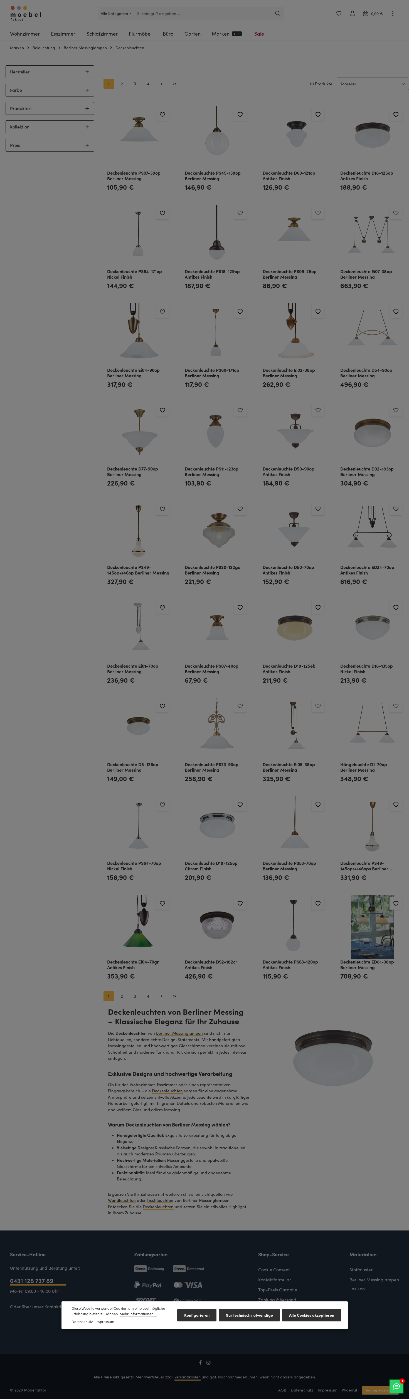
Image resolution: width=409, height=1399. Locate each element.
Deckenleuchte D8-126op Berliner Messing (132, 766)
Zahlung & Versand (277, 1300)
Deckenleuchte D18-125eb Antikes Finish (289, 668)
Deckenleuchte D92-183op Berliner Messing (367, 471)
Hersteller (19, 72)
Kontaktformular (61, 1306)
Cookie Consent (274, 1269)
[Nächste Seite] (161, 84)
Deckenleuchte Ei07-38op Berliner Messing (366, 273)
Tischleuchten (160, 1200)
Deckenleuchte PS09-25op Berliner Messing (290, 273)
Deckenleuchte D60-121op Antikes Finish (289, 175)
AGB (282, 1390)
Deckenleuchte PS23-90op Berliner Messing (211, 766)
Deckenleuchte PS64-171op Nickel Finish (134, 273)
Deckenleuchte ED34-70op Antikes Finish (367, 569)
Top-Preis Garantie (277, 1289)
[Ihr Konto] (352, 13)
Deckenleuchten (167, 1090)
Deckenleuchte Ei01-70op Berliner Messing (132, 668)
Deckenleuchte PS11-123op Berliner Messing (211, 471)
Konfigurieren (197, 1315)
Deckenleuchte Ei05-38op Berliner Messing (289, 766)
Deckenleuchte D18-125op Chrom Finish (211, 865)
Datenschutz (302, 1390)
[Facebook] (201, 1363)
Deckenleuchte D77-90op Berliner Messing (132, 471)
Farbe (16, 90)
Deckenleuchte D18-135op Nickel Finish (366, 668)
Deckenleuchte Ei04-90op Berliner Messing (133, 372)
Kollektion (19, 127)
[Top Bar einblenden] (392, 13)
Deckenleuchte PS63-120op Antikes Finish (290, 964)
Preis (15, 145)
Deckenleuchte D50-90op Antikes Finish (288, 471)
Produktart (21, 108)
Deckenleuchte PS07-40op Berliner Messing (211, 668)
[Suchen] (278, 13)
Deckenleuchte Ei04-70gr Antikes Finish (133, 964)
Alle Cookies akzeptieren (311, 1315)
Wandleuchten (122, 1200)
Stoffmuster (361, 1269)
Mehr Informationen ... (138, 1313)
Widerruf (349, 1390)
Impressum (327, 1390)
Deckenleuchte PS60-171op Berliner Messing (212, 372)
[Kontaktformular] (396, 1386)
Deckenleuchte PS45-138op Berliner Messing (213, 175)
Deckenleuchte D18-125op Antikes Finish (366, 175)
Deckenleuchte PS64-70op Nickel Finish (134, 865)
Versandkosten (187, 1377)
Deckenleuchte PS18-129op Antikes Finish (212, 273)
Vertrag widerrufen (380, 1390)
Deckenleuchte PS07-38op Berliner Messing (134, 175)
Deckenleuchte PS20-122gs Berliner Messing (212, 569)
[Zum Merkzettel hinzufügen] (162, 114)
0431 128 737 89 (31, 1280)
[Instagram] (208, 1363)
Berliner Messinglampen (179, 1033)
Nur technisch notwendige (249, 1315)
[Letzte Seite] (174, 84)
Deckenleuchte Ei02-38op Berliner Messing (289, 372)
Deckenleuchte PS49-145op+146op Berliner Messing (138, 569)
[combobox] (203, 13)
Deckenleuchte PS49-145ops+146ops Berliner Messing (364, 865)
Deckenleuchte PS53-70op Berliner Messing (289, 865)
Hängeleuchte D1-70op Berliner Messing (363, 766)
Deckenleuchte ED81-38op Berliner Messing (367, 964)
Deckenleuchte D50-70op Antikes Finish (288, 569)
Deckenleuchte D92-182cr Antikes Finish (211, 964)
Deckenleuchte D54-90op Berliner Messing (366, 372)
